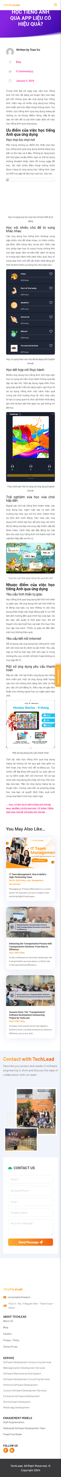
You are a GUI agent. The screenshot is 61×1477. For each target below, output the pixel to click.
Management (37, 880)
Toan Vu (35, 49)
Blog (18, 61)
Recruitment (14, 884)
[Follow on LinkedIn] (11, 1450)
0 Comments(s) (24, 71)
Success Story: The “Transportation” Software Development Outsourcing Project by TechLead (27, 1015)
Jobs (28, 880)
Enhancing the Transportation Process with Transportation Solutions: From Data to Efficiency (30, 946)
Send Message (28, 1242)
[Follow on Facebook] (5, 1450)
